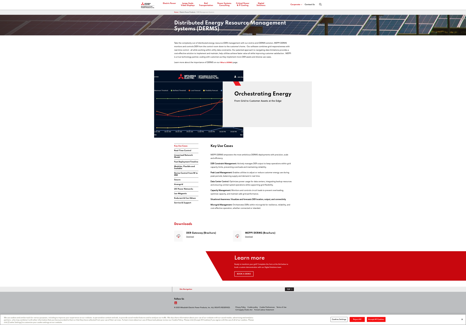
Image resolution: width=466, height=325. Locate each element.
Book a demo (244, 274)
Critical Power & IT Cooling (242, 4)
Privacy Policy (240, 307)
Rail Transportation (206, 4)
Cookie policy (252, 307)
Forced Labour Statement (264, 310)
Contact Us (310, 5)
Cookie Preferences (267, 307)
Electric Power (169, 3)
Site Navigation (186, 289)
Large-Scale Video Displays (188, 4)
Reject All (357, 319)
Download (190, 237)
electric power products (187, 12)
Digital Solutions (261, 4)
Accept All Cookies (376, 319)
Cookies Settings (339, 319)
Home (176, 12)
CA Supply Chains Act (243, 310)
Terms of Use (281, 307)
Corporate (295, 5)
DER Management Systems (205, 12)
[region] (233, 319)
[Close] (462, 319)
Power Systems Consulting (224, 4)
